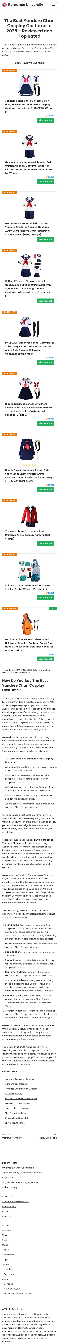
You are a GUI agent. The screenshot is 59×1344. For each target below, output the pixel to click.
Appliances (8, 1254)
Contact (6, 1216)
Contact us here (21, 1060)
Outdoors (9, 1274)
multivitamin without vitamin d (18, 1167)
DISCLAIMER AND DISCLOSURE (17, 1293)
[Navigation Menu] (53, 4)
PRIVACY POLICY (12, 1288)
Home (5, 1225)
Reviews (6, 1230)
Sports (5, 1264)
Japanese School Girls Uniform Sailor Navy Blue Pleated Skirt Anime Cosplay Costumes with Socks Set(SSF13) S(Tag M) (28, 106)
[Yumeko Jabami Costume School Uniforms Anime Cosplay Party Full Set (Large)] (29, 515)
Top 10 (5, 1249)
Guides (6, 1244)
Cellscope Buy (9, 1187)
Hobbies (8, 1269)
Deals (5, 1239)
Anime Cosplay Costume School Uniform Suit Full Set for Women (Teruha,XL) (29, 587)
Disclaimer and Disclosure (15, 1201)
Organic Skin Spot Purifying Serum (20, 1182)
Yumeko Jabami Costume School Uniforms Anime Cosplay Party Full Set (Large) (27, 535)
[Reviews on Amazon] (29, 465)
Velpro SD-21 (8, 1177)
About (5, 1211)
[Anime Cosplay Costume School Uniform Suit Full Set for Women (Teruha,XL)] (29, 570)
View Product (45, 120)
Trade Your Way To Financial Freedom (22, 1172)
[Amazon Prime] (50, 116)
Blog (4, 1235)
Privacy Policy (9, 1206)
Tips (6, 1259)
